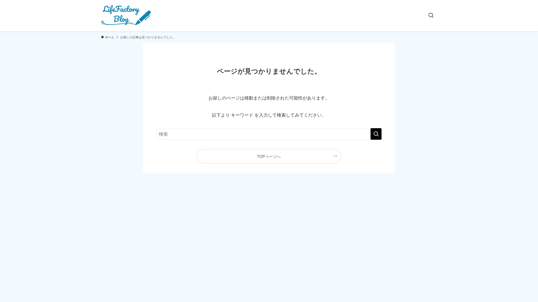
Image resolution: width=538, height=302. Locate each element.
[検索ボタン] (431, 15)
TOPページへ (269, 156)
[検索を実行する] (376, 134)
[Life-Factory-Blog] (126, 15)
